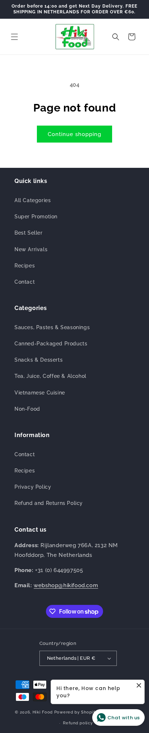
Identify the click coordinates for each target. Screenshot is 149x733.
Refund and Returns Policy (48, 503)
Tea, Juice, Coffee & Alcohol (50, 376)
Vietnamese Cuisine (39, 393)
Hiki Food (43, 712)
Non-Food (27, 409)
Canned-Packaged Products (50, 343)
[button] (14, 37)
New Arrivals (30, 249)
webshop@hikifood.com (66, 585)
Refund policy (78, 723)
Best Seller (28, 233)
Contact (24, 282)
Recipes (24, 266)
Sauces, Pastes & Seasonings (52, 327)
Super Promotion (36, 216)
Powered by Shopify (76, 712)
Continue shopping (74, 134)
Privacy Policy (32, 487)
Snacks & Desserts (38, 360)
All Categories (32, 200)
